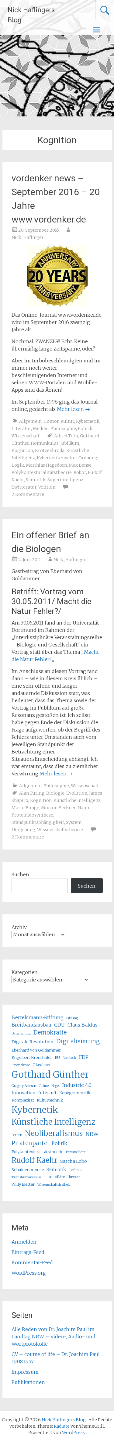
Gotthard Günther (50, 1074)
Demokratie (50, 1032)
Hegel (55, 1086)
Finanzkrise (21, 1065)
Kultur (67, 421)
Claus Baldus (82, 1025)
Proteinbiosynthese (32, 815)
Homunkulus (45, 443)
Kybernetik (87, 421)
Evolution (76, 793)
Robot (80, 472)
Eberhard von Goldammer (36, 1050)
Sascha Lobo (73, 1161)
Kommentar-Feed (32, 1262)
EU (57, 1057)
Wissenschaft (26, 436)
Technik (75, 1170)
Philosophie (63, 428)
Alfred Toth (66, 436)
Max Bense (80, 465)
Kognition (22, 450)
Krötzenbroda (49, 450)
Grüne (44, 1086)
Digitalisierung (78, 1041)
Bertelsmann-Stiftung (38, 1017)
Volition (46, 487)
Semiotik (36, 479)
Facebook (69, 1058)
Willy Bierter (23, 1184)
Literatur (21, 428)
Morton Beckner (58, 807)
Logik (18, 465)
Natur (84, 807)
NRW (91, 1134)
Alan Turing (31, 793)
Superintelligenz (65, 479)
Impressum (25, 1372)
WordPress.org (29, 1273)
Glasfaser (42, 1064)
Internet (47, 1092)
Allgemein (30, 421)
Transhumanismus (26, 1177)
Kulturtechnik (50, 1100)
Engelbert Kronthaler (32, 1057)
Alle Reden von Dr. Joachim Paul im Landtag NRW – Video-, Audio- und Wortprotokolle (53, 1336)
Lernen (17, 1135)
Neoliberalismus (54, 1133)
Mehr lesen (73, 409)
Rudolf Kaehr (34, 1160)
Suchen (20, 874)
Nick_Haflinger (28, 237)
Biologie (55, 793)
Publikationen (28, 1382)
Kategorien (25, 972)
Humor (51, 421)
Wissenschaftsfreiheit (53, 1185)
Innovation (24, 1092)
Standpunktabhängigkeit (38, 822)
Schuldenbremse (28, 1169)
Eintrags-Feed (28, 1252)
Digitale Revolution (33, 1042)
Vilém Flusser (67, 1176)
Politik (85, 428)
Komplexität (23, 1100)
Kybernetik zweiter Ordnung (67, 458)
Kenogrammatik (75, 1092)
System (74, 822)
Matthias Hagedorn (46, 465)
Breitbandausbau (31, 1025)
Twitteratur (24, 487)
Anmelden (24, 1242)
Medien (41, 428)
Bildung (72, 1018)
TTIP (48, 1177)
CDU (59, 1025)
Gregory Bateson (24, 1086)
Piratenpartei (30, 1143)
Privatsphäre (75, 1152)
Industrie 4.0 (77, 1085)
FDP (83, 1057)
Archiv (19, 927)
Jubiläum (69, 443)
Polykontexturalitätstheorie (42, 472)
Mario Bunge (25, 807)
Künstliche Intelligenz (77, 800)
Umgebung (23, 829)
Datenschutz (21, 1033)
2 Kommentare (28, 494)
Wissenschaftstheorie (60, 829)
